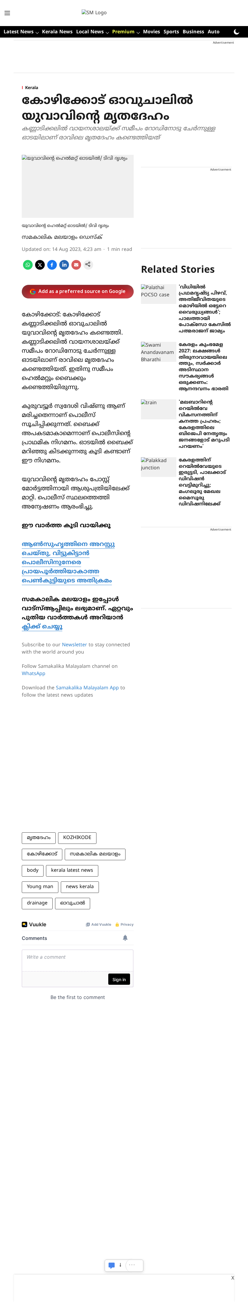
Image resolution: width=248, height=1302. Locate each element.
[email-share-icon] (76, 268)
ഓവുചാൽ (72, 903)
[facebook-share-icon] (52, 268)
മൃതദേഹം (39, 838)
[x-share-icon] (40, 268)
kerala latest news (72, 870)
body (32, 870)
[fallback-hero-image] (158, 294)
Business (193, 32)
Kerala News (57, 32)
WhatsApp (33, 674)
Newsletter (74, 645)
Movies (151, 32)
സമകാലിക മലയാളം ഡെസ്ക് (62, 237)
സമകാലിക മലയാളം (95, 854)
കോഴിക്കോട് (42, 854)
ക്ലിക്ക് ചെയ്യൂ (42, 627)
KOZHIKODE (77, 838)
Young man (40, 887)
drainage (37, 903)
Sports (171, 32)
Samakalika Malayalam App (87, 688)
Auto (214, 32)
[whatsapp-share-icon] (28, 268)
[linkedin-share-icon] (64, 268)
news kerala (80, 887)
